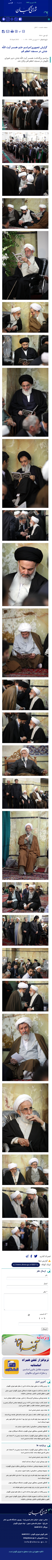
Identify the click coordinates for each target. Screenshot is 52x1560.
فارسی (10, 3)
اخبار (35, 27)
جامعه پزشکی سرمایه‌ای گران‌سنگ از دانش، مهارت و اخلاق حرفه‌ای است (25, 1398)
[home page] (36, 8)
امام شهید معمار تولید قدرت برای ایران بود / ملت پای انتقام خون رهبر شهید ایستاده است (27, 1420)
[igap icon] (20, 19)
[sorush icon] (4, 19)
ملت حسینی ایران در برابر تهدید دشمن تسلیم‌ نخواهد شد (30, 1487)
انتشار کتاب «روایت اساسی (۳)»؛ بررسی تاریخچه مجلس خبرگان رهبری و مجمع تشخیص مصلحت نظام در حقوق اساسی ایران (26, 1404)
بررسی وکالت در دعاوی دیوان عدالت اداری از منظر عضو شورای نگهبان (27, 1386)
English (19, 3)
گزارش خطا (42, 1261)
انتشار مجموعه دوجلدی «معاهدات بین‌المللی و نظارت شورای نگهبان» (26, 1466)
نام (46, 1275)
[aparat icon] (12, 19)
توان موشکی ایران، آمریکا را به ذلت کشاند (34, 1461)
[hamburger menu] (48, 19)
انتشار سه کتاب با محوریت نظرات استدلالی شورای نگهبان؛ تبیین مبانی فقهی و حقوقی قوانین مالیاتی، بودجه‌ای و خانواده (27, 1392)
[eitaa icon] (16, 19)
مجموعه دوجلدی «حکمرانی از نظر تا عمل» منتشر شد (31, 1426)
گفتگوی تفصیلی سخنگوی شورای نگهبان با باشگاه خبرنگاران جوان (28, 1431)
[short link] (26, 1265)
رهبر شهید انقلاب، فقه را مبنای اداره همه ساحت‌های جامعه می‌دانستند (26, 1414)
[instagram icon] (8, 19)
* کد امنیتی (43, 1314)
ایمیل (45, 1283)
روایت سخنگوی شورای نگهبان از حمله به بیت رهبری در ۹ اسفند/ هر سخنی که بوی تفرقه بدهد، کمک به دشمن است (28, 1437)
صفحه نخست (43, 27)
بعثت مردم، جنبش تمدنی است (38, 1410)
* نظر (45, 1292)
